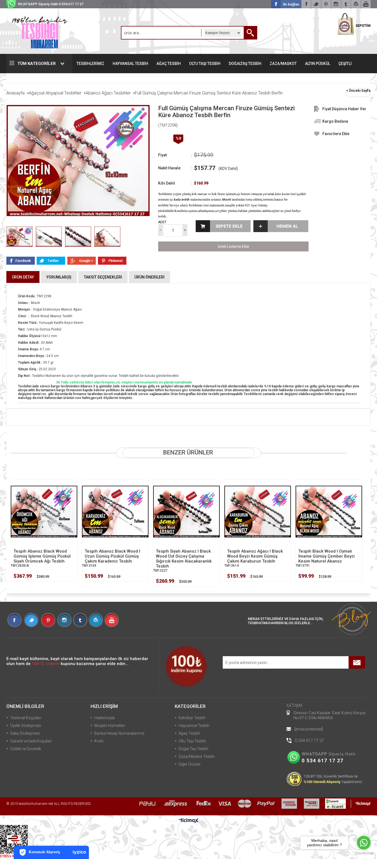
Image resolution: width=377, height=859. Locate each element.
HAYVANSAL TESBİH (130, 63)
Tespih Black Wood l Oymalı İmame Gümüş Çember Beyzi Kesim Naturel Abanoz (326, 556)
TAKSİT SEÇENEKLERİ (103, 277)
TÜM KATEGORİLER (36, 63)
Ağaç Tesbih (189, 733)
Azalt (160, 230)
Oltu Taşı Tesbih (192, 741)
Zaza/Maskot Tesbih (197, 756)
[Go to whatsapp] (364, 843)
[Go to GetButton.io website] (364, 853)
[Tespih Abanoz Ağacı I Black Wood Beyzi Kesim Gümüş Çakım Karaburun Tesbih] (257, 511)
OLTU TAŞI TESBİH (205, 63)
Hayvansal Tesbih (194, 725)
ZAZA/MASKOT (283, 63)
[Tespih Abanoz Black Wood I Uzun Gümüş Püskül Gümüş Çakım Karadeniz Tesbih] (115, 511)
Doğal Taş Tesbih (193, 749)
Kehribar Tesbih (192, 718)
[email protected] (308, 729)
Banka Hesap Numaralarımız (119, 733)
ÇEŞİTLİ (345, 63)
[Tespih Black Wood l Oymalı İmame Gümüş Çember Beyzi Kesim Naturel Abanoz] (329, 511)
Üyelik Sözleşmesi (25, 725)
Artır (185, 230)
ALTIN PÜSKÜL (317, 63)
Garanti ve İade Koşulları (31, 741)
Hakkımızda (104, 718)
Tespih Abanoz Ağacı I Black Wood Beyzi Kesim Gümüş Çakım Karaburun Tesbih (255, 556)
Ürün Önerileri (149, 277)
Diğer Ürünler (190, 764)
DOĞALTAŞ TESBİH (245, 63)
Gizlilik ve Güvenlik (25, 749)
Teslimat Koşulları (25, 718)
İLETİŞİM (294, 705)
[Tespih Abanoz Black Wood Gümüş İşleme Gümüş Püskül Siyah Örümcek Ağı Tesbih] (44, 511)
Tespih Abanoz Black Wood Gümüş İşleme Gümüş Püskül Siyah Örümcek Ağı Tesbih (42, 556)
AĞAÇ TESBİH (168, 63)
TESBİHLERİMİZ (90, 63)
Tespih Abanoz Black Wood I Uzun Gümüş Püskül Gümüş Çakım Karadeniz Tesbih (112, 556)
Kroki (98, 741)
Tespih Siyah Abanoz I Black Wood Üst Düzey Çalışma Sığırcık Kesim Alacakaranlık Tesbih (184, 559)
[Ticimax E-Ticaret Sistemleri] (188, 821)
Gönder (357, 662)
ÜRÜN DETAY (23, 277)
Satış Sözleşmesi (25, 733)
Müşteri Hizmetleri (109, 725)
